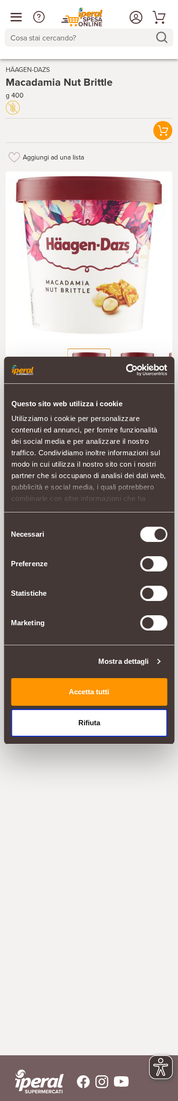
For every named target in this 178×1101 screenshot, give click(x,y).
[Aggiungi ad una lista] (14, 157)
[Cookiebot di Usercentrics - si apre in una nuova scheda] (126, 370)
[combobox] (89, 38)
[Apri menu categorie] (16, 17)
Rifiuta (89, 723)
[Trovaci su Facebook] (78, 1082)
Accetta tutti (89, 692)
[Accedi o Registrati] (134, 17)
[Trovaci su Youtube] (118, 1082)
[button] (39, 17)
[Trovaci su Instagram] (99, 1082)
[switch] (153, 563)
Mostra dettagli (123, 661)
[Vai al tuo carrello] (157, 17)
